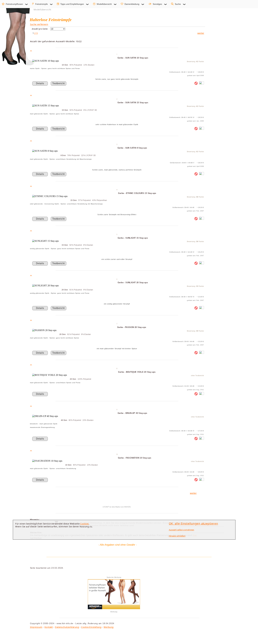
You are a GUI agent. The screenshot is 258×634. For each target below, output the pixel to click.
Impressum (36, 626)
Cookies (84, 523)
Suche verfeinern (39, 24)
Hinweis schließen (177, 536)
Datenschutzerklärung (67, 626)
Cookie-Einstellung (91, 626)
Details (40, 83)
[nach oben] (31, 50)
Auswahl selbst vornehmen (181, 529)
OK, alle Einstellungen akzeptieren (193, 524)
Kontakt (48, 626)
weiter (200, 33)
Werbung (109, 626)
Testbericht (58, 83)
